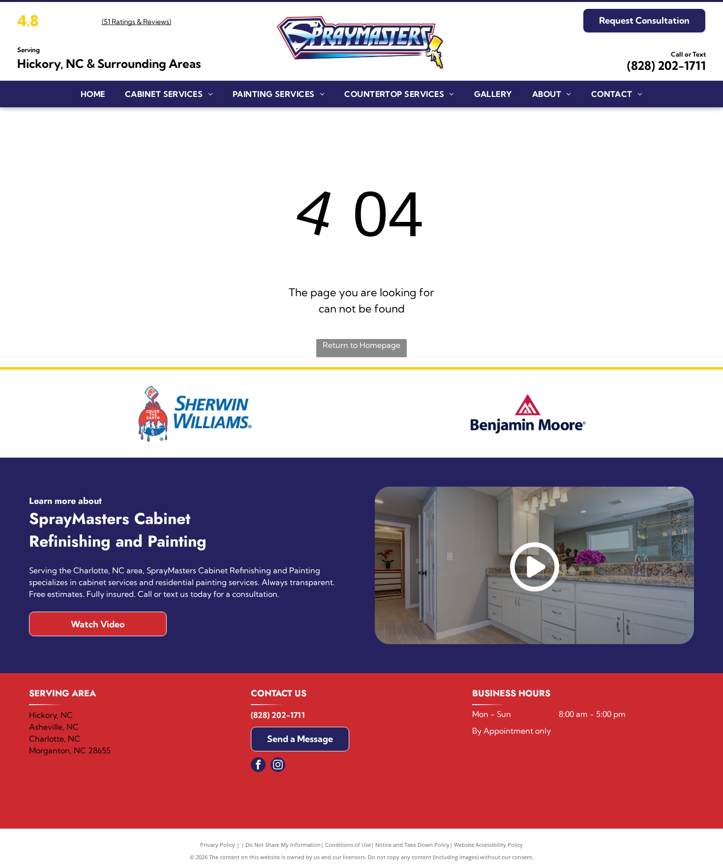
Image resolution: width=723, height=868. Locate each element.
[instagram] (278, 766)
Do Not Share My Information (283, 844)
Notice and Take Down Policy (412, 844)
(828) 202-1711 (666, 65)
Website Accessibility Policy (488, 844)
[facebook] (258, 766)
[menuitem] (93, 94)
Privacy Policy (217, 844)
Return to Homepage (361, 345)
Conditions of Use (348, 844)
